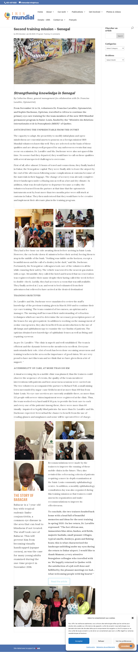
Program (40, 34)
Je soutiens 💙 (126, 646)
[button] (132, 618)
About (49, 12)
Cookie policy (90, 647)
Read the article (59, 581)
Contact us (58, 20)
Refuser (101, 641)
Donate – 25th (44, 20)
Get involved (94, 12)
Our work (62, 12)
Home (40, 12)
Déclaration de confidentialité (105, 647)
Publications (77, 12)
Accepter (79, 641)
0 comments (55, 34)
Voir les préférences (123, 641)
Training (47, 34)
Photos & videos (113, 12)
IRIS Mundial (20, 34)
